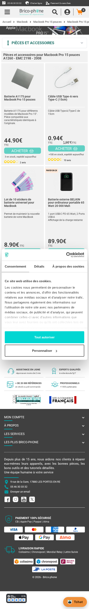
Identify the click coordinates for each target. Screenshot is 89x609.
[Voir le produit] (22, 77)
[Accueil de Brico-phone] (31, 11)
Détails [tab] (39, 266)
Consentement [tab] (15, 266)
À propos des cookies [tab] (68, 266)
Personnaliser (42, 350)
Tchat (78, 602)
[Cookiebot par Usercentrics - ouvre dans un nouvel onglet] (66, 255)
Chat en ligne (36, 3)
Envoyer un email (20, 491)
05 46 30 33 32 (14, 3)
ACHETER (20, 151)
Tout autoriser (44, 337)
